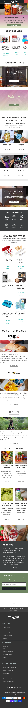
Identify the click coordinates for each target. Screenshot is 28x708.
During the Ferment (7, 676)
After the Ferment (7, 678)
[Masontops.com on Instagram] (17, 687)
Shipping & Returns (7, 648)
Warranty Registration (8, 651)
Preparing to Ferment (8, 670)
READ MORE (7, 482)
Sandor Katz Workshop (8, 681)
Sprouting (5, 630)
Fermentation (6, 627)
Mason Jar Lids (6, 632)
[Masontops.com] (14, 1)
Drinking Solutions (7, 635)
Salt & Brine (6, 673)
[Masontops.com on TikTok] (7, 687)
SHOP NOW (7, 149)
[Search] (22, 1)
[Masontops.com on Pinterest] (15, 687)
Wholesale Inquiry (7, 654)
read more (14, 567)
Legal (4, 657)
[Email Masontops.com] (20, 687)
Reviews (5, 638)
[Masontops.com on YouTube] (12, 687)
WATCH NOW (7, 519)
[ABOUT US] (14, 533)
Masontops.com (10, 692)
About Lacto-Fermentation (9, 667)
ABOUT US (8, 545)
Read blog (21, 519)
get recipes (21, 482)
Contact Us (5, 646)
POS (15, 692)
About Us (5, 660)
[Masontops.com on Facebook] (9, 687)
